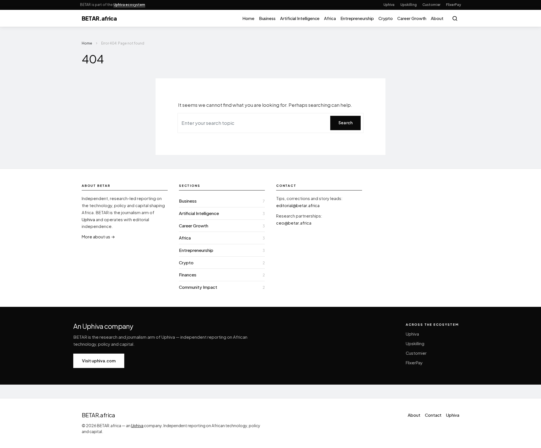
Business (267, 18)
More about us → (98, 236)
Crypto (385, 18)
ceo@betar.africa (293, 222)
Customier (431, 5)
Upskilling (408, 5)
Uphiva (389, 5)
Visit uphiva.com (99, 360)
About (437, 18)
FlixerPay (453, 5)
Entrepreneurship (357, 18)
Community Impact (198, 287)
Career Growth (411, 18)
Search (345, 122)
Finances (187, 274)
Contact (433, 415)
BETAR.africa (99, 18)
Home (248, 18)
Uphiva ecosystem (129, 5)
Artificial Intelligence (300, 18)
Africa (330, 18)
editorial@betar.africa (298, 205)
